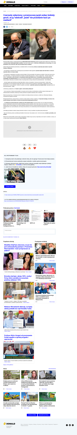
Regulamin (55, 424)
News (22, 424)
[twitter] (7, 27)
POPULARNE (33, 5)
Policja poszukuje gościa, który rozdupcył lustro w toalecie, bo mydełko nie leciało (9, 226)
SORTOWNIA (10, 5)
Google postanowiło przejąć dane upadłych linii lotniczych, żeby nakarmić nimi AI (11, 404)
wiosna (20, 24)
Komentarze (26, 424)
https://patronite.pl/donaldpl (44, 167)
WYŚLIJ (12, 26)
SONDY (38, 5)
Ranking (34, 424)
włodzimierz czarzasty (27, 24)
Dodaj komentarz (8, 230)
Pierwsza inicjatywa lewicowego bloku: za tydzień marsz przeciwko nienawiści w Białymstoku (45, 297)
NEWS (5, 5)
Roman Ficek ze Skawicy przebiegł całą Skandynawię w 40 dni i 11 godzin (29, 404)
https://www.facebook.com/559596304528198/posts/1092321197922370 (19, 201)
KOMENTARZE (17, 5)
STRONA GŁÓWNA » (10, 186)
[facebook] (4, 27)
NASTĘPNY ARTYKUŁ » (44, 415)
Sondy (43, 424)
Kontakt (46, 424)
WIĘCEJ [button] (43, 5)
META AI (32, 223)
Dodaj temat (50, 424)
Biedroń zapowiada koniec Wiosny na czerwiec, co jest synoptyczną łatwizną (45, 257)
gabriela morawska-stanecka (9, 24)
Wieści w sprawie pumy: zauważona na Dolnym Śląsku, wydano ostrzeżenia (47, 404)
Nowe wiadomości (52, 368)
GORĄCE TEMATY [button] (25, 5)
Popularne (31, 424)
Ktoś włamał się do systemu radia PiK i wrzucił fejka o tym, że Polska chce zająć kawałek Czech (47, 383)
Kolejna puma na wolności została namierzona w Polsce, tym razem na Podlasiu (10, 383)
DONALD (4, 11)
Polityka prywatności (24, 425)
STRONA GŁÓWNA (32, 415)
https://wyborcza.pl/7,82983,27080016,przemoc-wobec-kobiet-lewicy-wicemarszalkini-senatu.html (24, 194)
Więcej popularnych (8, 364)
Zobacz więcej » (28, 271)
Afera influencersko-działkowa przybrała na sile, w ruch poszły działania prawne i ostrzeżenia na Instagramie (29, 384)
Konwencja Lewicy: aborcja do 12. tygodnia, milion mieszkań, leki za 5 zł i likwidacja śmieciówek (45, 277)
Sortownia (18, 164)
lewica (17, 24)
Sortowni (17, 208)
